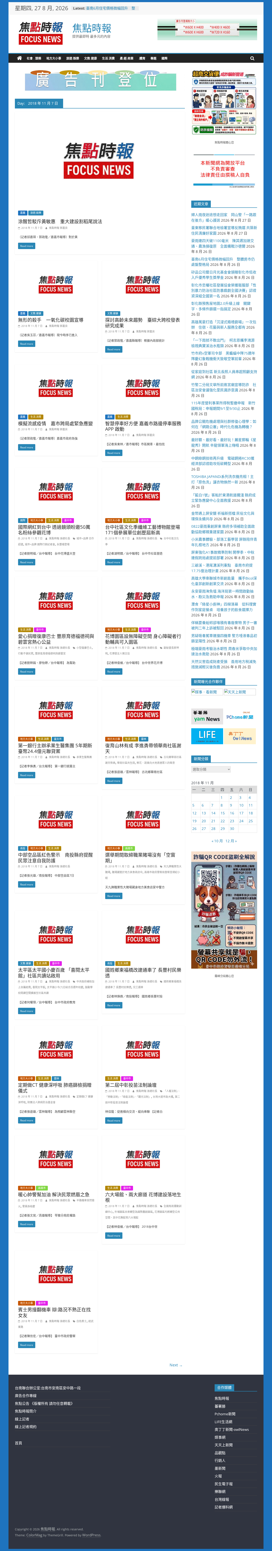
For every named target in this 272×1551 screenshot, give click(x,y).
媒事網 (220, 1437)
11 (251, 805)
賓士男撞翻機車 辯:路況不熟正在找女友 (54, 1312)
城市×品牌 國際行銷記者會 (40, 544)
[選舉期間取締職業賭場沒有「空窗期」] (143, 798)
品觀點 (220, 1452)
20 (204, 820)
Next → (176, 1364)
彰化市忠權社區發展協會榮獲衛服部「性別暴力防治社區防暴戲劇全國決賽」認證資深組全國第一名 (223, 290)
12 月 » (231, 840)
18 (251, 813)
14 (213, 813)
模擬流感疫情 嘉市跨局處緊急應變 (55, 423)
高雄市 (129, 848)
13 (204, 813)
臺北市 (58, 739)
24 (241, 820)
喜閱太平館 (39, 987)
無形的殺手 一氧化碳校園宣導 (51, 319)
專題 (153, 58)
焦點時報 (91, 27)
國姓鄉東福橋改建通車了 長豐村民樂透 (143, 972)
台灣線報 (222, 1499)
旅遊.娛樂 (72, 58)
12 (194, 813)
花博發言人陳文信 (119, 653)
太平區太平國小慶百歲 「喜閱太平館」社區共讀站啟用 (53, 972)
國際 (164, 58)
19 (194, 820)
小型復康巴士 (84, 648)
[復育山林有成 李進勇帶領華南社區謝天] (143, 689)
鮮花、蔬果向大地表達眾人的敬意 (156, 763)
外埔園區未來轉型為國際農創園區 (134, 1212)
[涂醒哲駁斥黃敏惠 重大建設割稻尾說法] (100, 114)
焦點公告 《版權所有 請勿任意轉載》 (44, 1403)
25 (251, 820)
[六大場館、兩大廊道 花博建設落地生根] (143, 1138)
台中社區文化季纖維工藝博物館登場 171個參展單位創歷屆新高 (142, 530)
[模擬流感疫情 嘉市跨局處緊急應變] (56, 367)
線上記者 (22, 1419)
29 (223, 828)
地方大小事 (53, 58)
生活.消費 (108, 58)
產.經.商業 (126, 58)
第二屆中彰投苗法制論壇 (131, 1085)
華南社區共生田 (126, 763)
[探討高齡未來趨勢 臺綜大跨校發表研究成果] (143, 263)
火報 (218, 1476)
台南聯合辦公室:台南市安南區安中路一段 (48, 1388)
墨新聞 (220, 1468)
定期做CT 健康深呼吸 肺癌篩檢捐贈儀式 (55, 1087)
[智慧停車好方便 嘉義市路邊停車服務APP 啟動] (143, 367)
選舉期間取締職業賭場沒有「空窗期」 (140, 857)
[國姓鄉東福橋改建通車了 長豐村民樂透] (143, 913)
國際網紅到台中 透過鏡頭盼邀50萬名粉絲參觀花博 (54, 530)
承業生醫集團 (84, 757)
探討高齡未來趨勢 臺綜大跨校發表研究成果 (142, 322)
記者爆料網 (224, 1507)
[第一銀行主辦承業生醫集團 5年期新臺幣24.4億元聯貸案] (56, 689)
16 (232, 813)
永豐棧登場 (63, 544)
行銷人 (220, 1460)
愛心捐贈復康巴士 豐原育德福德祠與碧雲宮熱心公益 (56, 639)
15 (223, 813)
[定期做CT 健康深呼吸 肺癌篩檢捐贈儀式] (56, 1028)
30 (232, 828)
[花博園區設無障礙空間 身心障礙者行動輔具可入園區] (143, 579)
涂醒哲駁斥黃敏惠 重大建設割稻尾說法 (60, 221)
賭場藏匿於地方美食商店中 (127, 872)
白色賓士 (81, 1321)
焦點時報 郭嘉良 (58, 228)
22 (223, 820)
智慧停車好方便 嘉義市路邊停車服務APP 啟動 (143, 426)
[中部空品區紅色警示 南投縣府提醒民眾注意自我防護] (56, 798)
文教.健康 (90, 58)
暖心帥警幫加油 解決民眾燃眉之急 (53, 1194)
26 (194, 828)
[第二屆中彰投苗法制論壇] (143, 1028)
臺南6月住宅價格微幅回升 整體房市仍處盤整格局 (110, 10)
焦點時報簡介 (26, 1411)
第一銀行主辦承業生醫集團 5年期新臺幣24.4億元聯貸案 (55, 748)
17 (241, 813)
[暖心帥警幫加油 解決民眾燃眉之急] (56, 1138)
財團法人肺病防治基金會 (41, 1102)
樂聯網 (220, 1491)
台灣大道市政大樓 (163, 1097)
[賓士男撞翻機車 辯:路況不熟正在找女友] (56, 1253)
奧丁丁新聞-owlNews (232, 1429)
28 (213, 828)
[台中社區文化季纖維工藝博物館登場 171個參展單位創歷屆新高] (143, 470)
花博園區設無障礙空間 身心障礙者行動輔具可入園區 (143, 639)
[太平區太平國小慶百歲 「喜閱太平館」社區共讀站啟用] (56, 913)
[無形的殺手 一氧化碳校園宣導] (56, 263)
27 (204, 828)
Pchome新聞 (225, 1413)
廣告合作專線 (26, 1395)
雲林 (143, 739)
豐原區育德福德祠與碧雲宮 (50, 653)
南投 (22, 848)
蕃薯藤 (220, 1406)
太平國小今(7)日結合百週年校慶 (65, 987)
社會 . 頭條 (34, 58)
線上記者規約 (26, 1426)
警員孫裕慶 (28, 1206)
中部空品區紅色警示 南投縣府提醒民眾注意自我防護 (55, 857)
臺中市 (68, 520)
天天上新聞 (224, 1445)
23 (232, 820)
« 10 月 (217, 840)
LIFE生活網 (223, 1421)
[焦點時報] (19, 58)
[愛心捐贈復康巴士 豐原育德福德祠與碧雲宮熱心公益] (56, 579)
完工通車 (138, 987)
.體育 (142, 58)
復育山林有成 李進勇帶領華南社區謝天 (143, 748)
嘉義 (22, 213)
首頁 (18, 1443)
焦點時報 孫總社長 (60, 538)
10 (241, 805)
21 (213, 820)
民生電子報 (224, 1483)
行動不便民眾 (25, 653)
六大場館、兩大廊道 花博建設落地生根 (143, 1197)
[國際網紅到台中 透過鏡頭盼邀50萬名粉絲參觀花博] (56, 470)
